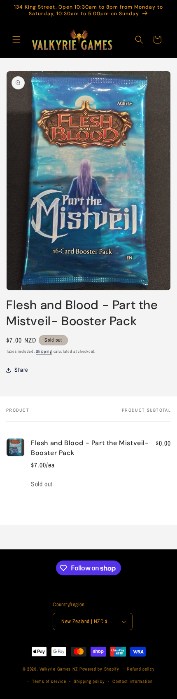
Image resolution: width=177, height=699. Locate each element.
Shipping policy (89, 681)
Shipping (44, 351)
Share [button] (21, 369)
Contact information (132, 681)
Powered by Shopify (99, 668)
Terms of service (49, 681)
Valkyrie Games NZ (59, 668)
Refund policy (140, 669)
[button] (16, 39)
